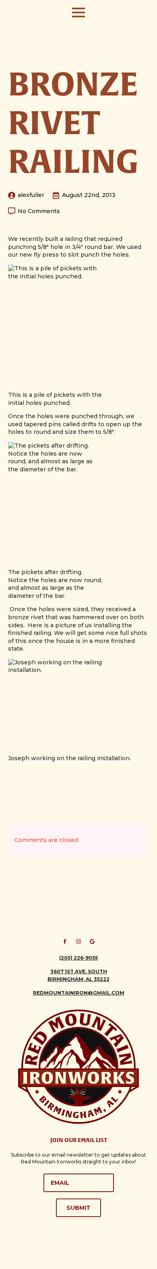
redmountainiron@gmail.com (78, 993)
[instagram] (78, 941)
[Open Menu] (78, 12)
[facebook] (64, 941)
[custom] (92, 941)
